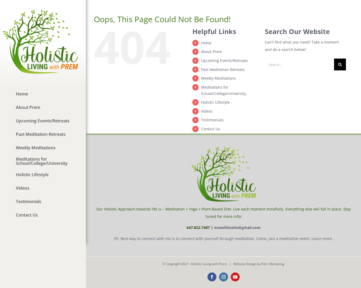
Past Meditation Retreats (223, 69)
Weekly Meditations (218, 78)
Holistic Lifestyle (215, 102)
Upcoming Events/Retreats (224, 60)
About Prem (211, 51)
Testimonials (212, 119)
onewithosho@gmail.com (237, 227)
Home (206, 42)
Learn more (322, 238)
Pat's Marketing (272, 264)
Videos (207, 111)
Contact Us (210, 128)
